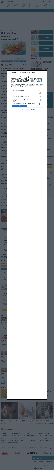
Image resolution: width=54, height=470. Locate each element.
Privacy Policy (33, 109)
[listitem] (27, 90)
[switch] (40, 93)
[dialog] (27, 235)
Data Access (27, 109)
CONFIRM (19, 105)
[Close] (45, 73)
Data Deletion (21, 109)
